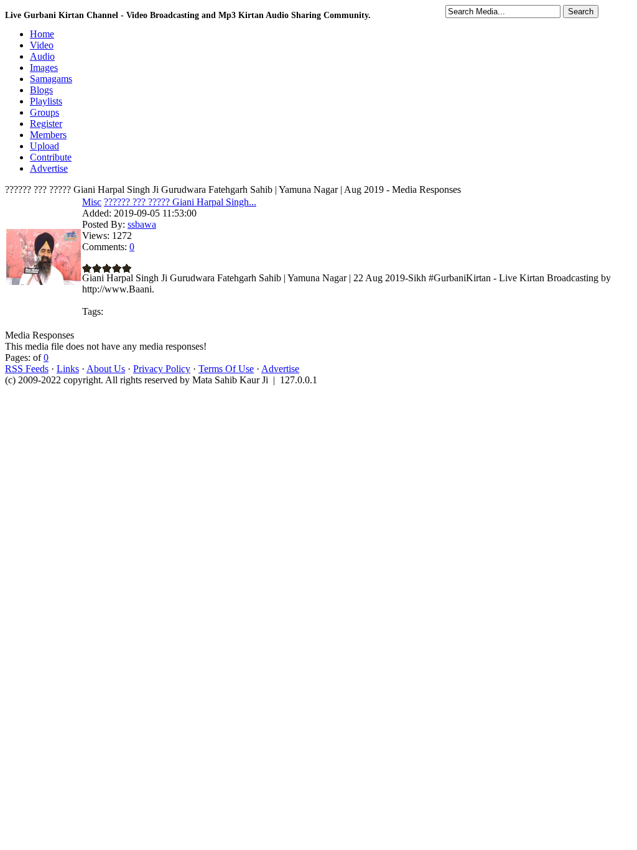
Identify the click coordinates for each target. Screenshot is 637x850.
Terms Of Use (226, 368)
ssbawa (142, 224)
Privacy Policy (161, 368)
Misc (91, 202)
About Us (105, 368)
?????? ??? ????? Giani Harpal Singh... (180, 202)
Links (68, 368)
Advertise (280, 368)
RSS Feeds (27, 368)
